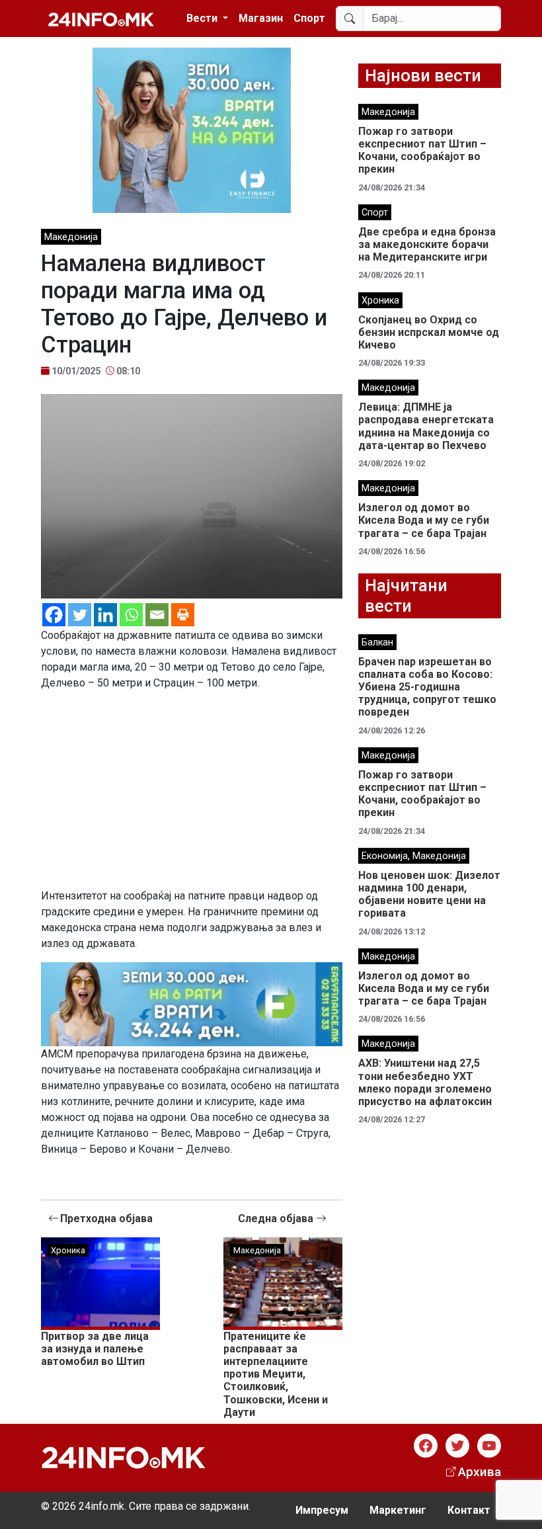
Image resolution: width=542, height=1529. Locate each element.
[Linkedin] (105, 614)
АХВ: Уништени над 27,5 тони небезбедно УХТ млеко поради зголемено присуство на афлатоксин (425, 1082)
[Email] (157, 614)
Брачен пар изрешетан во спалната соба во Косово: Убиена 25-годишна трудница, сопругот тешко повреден (427, 687)
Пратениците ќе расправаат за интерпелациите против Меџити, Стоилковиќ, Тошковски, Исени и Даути (275, 1374)
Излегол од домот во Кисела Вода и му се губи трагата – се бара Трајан (423, 520)
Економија (385, 856)
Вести (203, 18)
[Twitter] (79, 614)
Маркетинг (397, 1510)
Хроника (68, 1250)
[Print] (182, 614)
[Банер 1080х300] (191, 1003)
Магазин (261, 18)
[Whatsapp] (131, 614)
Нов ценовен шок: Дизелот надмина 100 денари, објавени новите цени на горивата (429, 894)
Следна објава (277, 1218)
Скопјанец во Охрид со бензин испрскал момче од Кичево (428, 332)
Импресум (321, 1510)
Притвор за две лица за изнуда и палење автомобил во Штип (95, 1349)
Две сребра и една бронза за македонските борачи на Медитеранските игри (427, 244)
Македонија (71, 237)
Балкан (377, 642)
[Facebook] (53, 614)
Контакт (468, 1510)
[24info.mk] (101, 18)
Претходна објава (106, 1218)
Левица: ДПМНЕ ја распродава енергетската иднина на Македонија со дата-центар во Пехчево (426, 426)
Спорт (309, 18)
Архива (479, 1471)
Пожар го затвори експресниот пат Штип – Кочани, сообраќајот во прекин (422, 150)
